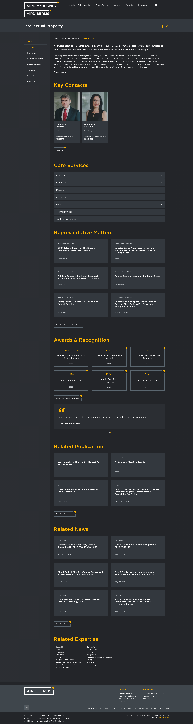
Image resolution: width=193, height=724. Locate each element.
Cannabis (60, 647)
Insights (117, 5)
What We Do (84, 5)
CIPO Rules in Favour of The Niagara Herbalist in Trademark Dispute (76, 249)
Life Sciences (61, 657)
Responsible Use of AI (160, 715)
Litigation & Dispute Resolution (99, 657)
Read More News (62, 624)
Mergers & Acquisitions (65, 660)
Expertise (75, 38)
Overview (30, 41)
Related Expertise (33, 81)
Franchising (61, 652)
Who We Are (101, 5)
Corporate (91, 647)
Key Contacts (31, 47)
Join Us (129, 5)
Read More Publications (64, 514)
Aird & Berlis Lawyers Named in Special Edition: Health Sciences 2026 (135, 573)
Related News (31, 76)
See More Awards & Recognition (67, 398)
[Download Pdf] (162, 26)
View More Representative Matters (68, 325)
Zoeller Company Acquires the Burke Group (137, 276)
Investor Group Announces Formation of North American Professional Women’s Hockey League (136, 250)
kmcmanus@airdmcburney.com (95, 137)
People (71, 5)
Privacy (138, 715)
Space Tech (91, 662)
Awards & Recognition (34, 64)
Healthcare (60, 655)
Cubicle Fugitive (164, 717)
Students (141, 709)
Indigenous (91, 655)
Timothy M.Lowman (61, 125)
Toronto (122, 689)
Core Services (31, 53)
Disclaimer (146, 715)
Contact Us (143, 5)
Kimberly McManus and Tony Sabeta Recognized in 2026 (77, 545)
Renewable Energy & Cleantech (68, 662)
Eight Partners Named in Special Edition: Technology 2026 (78, 600)
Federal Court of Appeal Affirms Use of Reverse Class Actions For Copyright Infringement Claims (135, 304)
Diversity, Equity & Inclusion (157, 709)
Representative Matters (35, 59)
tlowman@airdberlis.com (64, 137)
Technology (91, 665)
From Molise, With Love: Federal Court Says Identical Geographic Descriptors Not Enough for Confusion (138, 491)
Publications (31, 70)
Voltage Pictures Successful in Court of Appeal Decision (77, 302)
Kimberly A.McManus (90, 125)
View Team (60, 150)
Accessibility (128, 715)
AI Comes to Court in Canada (130, 462)
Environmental (92, 650)
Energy (59, 650)
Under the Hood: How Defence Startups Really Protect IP (78, 490)
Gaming (90, 652)
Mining (89, 660)
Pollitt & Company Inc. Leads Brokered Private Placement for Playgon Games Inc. (79, 277)
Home (56, 38)
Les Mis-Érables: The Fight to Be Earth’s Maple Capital (78, 463)
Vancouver (148, 689)
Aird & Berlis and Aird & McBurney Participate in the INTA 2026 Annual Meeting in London (133, 601)
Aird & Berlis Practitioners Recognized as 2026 (136, 545)
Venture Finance (62, 667)
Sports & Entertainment (65, 665)
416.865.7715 (59, 139)
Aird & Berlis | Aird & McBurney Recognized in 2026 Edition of (80, 573)
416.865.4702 (88, 139)
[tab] (109, 432)
